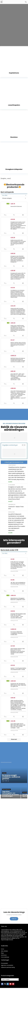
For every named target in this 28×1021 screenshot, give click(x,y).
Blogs (2, 953)
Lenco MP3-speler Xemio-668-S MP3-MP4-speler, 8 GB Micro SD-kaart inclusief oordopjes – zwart (18, 725)
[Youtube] (10, 984)
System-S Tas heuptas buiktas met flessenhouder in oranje (18, 668)
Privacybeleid (4, 963)
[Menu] (1, 2)
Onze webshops (5, 957)
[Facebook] (2, 984)
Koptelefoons (11, 512)
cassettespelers (12, 465)
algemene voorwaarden (7, 965)
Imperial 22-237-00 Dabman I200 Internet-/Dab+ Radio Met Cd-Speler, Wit (18, 685)
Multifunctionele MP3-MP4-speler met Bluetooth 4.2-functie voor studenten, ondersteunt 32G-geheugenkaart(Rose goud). (18, 243)
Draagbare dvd (11, 504)
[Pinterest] (13, 984)
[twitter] (5, 984)
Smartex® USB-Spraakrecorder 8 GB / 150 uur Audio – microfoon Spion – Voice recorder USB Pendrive (18, 615)
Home (2, 949)
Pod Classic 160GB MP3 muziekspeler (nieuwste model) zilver (17, 633)
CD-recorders (11, 484)
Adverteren (4, 955)
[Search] (25, 2)
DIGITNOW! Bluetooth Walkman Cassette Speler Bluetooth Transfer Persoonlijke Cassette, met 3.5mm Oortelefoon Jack (18, 360)
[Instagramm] (8, 984)
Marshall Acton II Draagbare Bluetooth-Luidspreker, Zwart (18, 599)
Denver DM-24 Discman (16, 206)
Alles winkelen (4, 951)
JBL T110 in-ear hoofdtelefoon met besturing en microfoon (18, 583)
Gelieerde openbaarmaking (8, 967)
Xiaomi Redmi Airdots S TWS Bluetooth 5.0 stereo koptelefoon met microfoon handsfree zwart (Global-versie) (18, 651)
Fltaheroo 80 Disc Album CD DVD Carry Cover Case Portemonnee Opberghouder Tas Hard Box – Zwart (18, 344)
